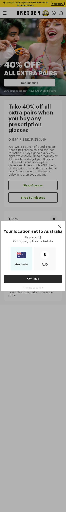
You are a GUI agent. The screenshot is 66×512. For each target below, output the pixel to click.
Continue (33, 278)
